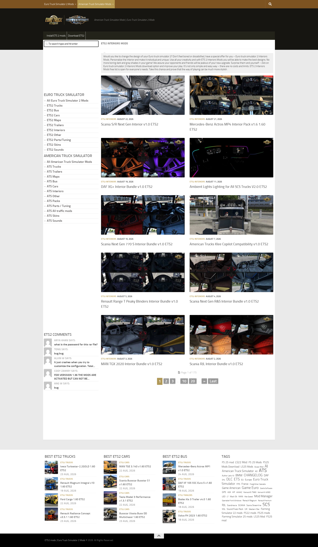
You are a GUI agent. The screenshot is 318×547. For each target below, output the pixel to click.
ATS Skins (53, 216)
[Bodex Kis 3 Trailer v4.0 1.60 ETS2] (169, 500)
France (244, 483)
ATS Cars (52, 186)
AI (266, 466)
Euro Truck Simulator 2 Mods (59, 4)
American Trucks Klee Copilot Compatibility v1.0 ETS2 (229, 244)
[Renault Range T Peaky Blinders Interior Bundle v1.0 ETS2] (143, 272)
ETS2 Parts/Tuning (59, 140)
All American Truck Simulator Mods (69, 162)
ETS (237, 479)
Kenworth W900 (264, 492)
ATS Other (53, 196)
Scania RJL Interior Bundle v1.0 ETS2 (216, 364)
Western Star (254, 509)
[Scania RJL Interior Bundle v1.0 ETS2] (231, 334)
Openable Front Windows (231, 501)
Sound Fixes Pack (235, 509)
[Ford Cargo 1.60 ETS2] (51, 500)
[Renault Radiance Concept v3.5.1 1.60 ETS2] (51, 514)
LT (228, 497)
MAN (240, 496)
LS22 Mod (241, 462)
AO (256, 471)
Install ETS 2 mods (56, 35)
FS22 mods (250, 512)
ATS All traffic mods (59, 211)
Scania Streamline (253, 505)
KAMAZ (239, 492)
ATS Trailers (54, 171)
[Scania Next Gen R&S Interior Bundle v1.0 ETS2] (231, 272)
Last (213, 381)
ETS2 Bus (53, 110)
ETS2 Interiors (108, 119)
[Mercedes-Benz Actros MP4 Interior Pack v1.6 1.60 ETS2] (231, 95)
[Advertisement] (187, 411)
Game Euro (250, 487)
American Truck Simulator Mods (95, 4)
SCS (266, 504)
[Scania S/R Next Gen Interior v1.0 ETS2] (143, 95)
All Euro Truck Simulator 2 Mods (67, 100)
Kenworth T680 (249, 492)
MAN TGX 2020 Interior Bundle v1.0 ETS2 (131, 364)
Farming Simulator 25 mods (237, 516)
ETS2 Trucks (54, 105)
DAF (266, 475)
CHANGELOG (253, 475)
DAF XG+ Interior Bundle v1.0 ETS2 (127, 187)
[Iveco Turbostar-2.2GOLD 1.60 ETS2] (51, 467)
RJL (224, 505)
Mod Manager (263, 496)
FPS (238, 484)
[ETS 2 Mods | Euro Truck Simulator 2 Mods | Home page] (68, 20)
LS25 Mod (259, 516)
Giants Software (266, 488)
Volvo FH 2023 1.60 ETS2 (192, 515)
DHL (223, 480)
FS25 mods (264, 512)
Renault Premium (264, 501)
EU (242, 479)
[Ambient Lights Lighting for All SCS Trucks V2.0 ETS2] (231, 157)
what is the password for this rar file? (76, 344)
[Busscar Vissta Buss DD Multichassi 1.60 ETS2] (110, 514)
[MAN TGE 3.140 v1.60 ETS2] (110, 467)
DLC (229, 479)
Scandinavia (232, 505)
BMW (239, 475)
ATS (263, 470)
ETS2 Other (54, 135)
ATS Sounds (54, 221)
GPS (224, 492)
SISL (223, 509)
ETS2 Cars (53, 115)
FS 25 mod (228, 462)
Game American (231, 488)
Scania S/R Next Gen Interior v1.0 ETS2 (129, 124)
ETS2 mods (50, 540)
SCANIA (241, 505)
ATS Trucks (54, 166)
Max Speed (248, 496)
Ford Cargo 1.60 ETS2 (72, 499)
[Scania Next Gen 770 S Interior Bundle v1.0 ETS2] (143, 215)
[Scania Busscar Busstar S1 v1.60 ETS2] (110, 481)
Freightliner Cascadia (257, 484)
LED (223, 496)
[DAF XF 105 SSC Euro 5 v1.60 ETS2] (169, 483)
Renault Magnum (250, 500)
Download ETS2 (76, 35)
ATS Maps (53, 176)
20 (193, 381)
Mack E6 (233, 496)
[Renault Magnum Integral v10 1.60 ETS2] (51, 483)
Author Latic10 (228, 475)
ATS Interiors (55, 191)
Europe (248, 479)
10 (184, 381)
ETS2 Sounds (55, 150)
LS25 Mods (247, 466)
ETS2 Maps (54, 120)
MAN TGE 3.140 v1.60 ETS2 (135, 466)
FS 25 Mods (255, 462)
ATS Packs (53, 201)
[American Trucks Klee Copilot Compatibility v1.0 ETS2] (231, 215)
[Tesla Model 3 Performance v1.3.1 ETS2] (110, 498)
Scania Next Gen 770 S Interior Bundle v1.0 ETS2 (137, 244)
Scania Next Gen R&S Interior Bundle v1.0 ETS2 (224, 301)
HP (233, 492)
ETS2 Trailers (55, 125)
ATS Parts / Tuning (59, 206)
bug (56, 387)
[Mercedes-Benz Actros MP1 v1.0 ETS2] (169, 467)
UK (246, 509)
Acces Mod (258, 467)
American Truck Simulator (238, 471)
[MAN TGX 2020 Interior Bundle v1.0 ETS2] (143, 334)
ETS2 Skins (54, 145)
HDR (229, 492)
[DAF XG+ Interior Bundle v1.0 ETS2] (143, 157)
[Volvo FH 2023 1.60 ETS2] (169, 516)
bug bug (58, 353)
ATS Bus (52, 181)
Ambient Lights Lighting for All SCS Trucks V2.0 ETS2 (228, 187)
